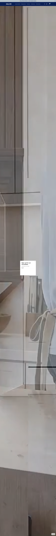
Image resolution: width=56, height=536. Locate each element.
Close (35, 262)
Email (23, 267)
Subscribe (28, 272)
